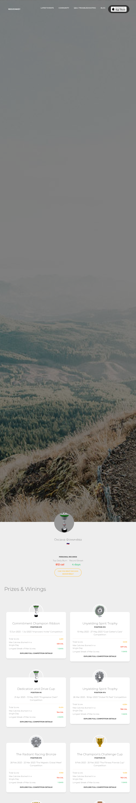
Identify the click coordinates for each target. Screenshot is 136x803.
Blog (103, 8)
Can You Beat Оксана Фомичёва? (68, 572)
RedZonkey (14, 9)
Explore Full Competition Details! (36, 653)
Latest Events (47, 8)
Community (64, 8)
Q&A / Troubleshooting (85, 8)
